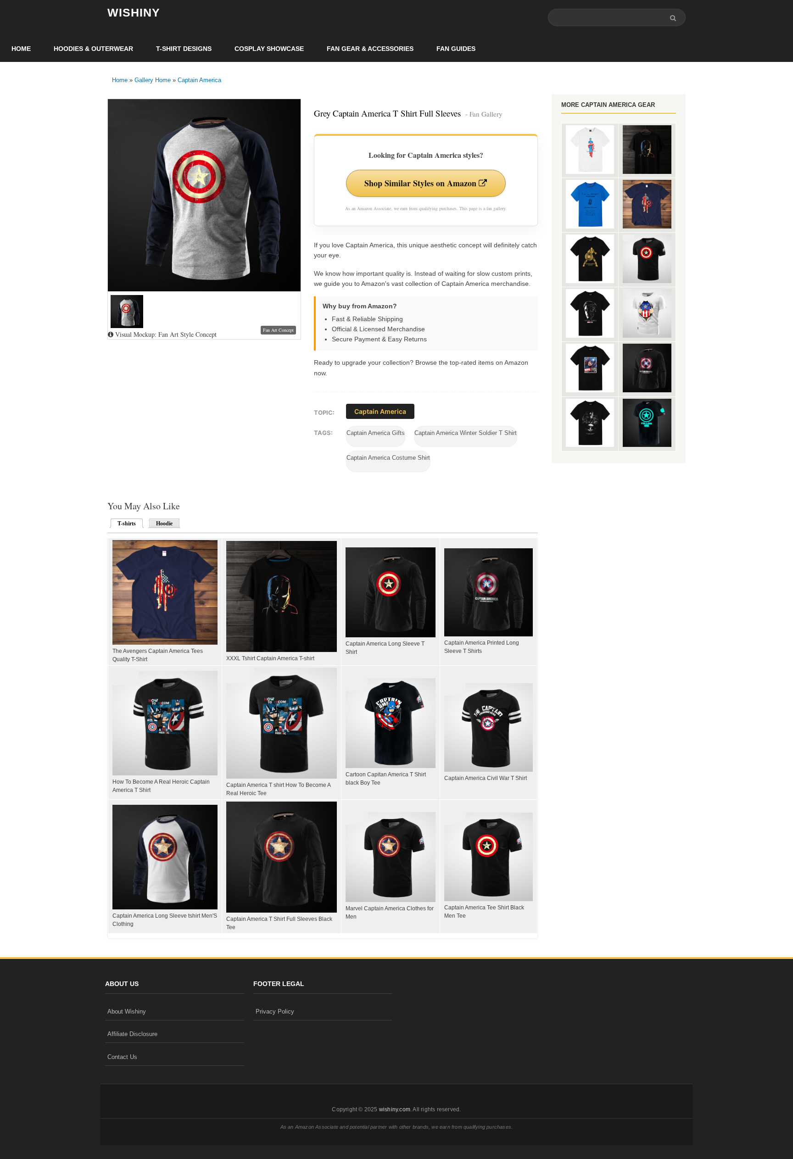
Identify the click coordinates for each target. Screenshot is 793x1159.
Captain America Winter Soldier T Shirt (465, 432)
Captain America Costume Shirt (388, 457)
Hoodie (164, 523)
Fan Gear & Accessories (370, 48)
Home (21, 48)
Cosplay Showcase (269, 48)
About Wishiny (126, 1011)
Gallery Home (152, 80)
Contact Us (122, 1056)
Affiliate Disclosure (132, 1034)
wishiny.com (394, 1109)
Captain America (199, 80)
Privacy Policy (275, 1011)
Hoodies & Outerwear (93, 48)
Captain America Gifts (375, 432)
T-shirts (124, 523)
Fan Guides (455, 48)
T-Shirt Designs (184, 48)
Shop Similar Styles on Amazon (421, 183)
